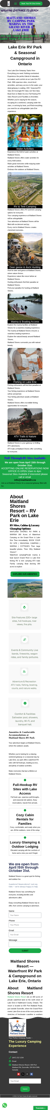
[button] (15, 3)
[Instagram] (27, 1074)
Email (11, 930)
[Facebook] (31, 1074)
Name (11, 911)
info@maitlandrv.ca (25, 480)
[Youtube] (18, 1074)
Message (13, 940)
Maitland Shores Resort (17, 997)
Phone (12, 921)
